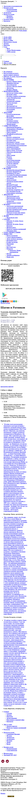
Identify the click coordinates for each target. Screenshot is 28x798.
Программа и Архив (10, 42)
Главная (6, 61)
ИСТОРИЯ (7, 168)
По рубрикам (8, 71)
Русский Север (11, 140)
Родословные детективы (14, 193)
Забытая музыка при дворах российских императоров (16, 213)
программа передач (7, 386)
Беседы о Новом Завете (14, 81)
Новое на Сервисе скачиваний (16, 728)
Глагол (9, 153)
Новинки (9, 16)
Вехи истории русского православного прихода (11, 74)
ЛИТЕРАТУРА (8, 194)
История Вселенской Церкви (16, 170)
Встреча (9, 157)
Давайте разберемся (13, 255)
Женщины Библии (13, 83)
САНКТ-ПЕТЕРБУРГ (11, 126)
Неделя (9, 253)
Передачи (7, 45)
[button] (1, 24)
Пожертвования (12, 9)
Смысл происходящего (14, 237)
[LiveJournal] (6, 301)
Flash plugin (23, 30)
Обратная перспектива (14, 152)
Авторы (6, 43)
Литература (10, 737)
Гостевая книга (8, 19)
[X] (3, 301)
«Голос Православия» (14, 50)
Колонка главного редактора (16, 96)
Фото (8, 48)
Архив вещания (12, 718)
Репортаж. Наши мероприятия (15, 251)
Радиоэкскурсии (12, 167)
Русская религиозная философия (13, 115)
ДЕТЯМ (6, 216)
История (9, 740)
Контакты (7, 21)
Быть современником (14, 148)
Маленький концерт (13, 211)
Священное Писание (13, 734)
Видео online (8, 38)
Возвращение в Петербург (15, 129)
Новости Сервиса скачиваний (16, 229)
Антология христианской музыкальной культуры (15, 207)
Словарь (9, 158)
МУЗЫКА (7, 204)
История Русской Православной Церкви (14, 185)
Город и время (11, 132)
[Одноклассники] (12, 301)
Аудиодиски (7, 12)
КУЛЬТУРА (7, 135)
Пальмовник (11, 109)
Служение (10, 111)
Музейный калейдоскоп (14, 134)
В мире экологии (12, 242)
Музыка (9, 736)
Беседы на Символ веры (14, 93)
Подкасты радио (9, 14)
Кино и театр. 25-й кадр (14, 150)
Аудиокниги (10, 739)
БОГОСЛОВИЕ (9, 80)
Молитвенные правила (14, 107)
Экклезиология (12, 85)
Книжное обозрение (13, 162)
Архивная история (13, 147)
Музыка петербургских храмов (17, 209)
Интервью (10, 17)
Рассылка (7, 729)
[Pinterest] (8, 301)
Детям (9, 742)
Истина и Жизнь (12, 89)
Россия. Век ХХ (12, 188)
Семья (9, 245)
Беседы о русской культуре (15, 139)
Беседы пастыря (12, 103)
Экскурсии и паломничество (13, 6)
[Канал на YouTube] (7, 761)
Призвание (10, 244)
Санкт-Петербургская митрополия (14, 98)
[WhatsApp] (16, 301)
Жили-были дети (12, 217)
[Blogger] (10, 301)
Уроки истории (11, 180)
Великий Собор (12, 94)
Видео (8, 744)
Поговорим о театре (13, 142)
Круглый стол (11, 247)
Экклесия (10, 104)
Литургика (10, 88)
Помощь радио (8, 8)
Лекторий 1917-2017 (10, 755)
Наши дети (10, 257)
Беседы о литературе (13, 137)
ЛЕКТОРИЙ (8, 112)
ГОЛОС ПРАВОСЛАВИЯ (12, 232)
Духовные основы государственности (13, 121)
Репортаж (10, 249)
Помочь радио (5, 303)
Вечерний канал (12, 240)
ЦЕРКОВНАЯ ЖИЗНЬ (11, 91)
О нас (5, 47)
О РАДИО (7, 219)
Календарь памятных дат (15, 189)
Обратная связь (12, 231)
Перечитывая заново (13, 198)
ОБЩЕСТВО (8, 234)
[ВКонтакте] (1, 301)
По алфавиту (8, 78)
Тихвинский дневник (13, 101)
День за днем (8, 63)
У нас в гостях (11, 165)
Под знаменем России (13, 191)
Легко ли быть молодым (15, 239)
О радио (9, 713)
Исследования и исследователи (17, 145)
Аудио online (8, 37)
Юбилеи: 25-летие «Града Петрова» (15, 76)
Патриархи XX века (13, 173)
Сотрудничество (12, 11)
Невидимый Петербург (14, 127)
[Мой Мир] (14, 301)
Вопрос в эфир (8, 40)
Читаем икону (11, 124)
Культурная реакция (13, 160)
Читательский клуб (13, 196)
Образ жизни (11, 155)
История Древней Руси (14, 171)
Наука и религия (12, 235)
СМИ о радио (11, 52)
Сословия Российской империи (17, 175)
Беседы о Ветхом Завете (14, 86)
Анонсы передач (12, 726)
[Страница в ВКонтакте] (2, 761)
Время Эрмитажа (12, 130)
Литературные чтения (14, 203)
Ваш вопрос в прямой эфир (15, 720)
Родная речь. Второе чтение (16, 144)
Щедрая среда (11, 227)
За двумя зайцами (12, 163)
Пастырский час (12, 106)
